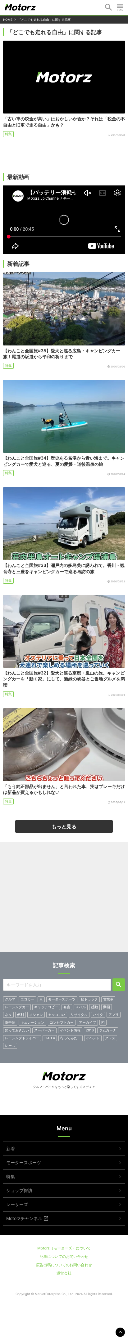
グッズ (110, 1038)
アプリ (113, 1015)
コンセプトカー (62, 1022)
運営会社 (64, 1273)
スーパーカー (44, 1030)
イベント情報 (70, 1030)
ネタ (8, 1015)
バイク (98, 1015)
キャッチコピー (46, 1007)
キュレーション (32, 1022)
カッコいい (56, 1015)
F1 (103, 1022)
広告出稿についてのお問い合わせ (64, 1264)
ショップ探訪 (19, 1190)
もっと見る (64, 826)
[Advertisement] (63, 899)
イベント (93, 1038)
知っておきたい (17, 1030)
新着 (10, 1148)
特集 (8, 134)
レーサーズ (17, 1204)
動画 (106, 1007)
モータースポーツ (61, 999)
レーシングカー (17, 1007)
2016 (90, 1030)
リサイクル (79, 1015)
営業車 (108, 999)
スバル (80, 1007)
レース (10, 1046)
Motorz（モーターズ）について (64, 1248)
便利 (20, 1015)
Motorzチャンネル (24, 1218)
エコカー (27, 999)
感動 (94, 1007)
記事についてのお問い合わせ (64, 1256)
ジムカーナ (107, 1030)
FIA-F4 (49, 1038)
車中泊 (10, 1022)
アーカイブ (87, 1022)
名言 (66, 1007)
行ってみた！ (70, 1038)
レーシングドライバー (22, 1038)
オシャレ (36, 1015)
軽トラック (89, 999)
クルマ (10, 999)
